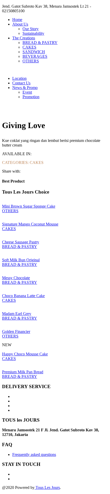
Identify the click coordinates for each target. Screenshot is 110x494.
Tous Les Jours (47, 487)
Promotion (31, 97)
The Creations (23, 38)
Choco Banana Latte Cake (23, 296)
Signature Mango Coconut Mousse (30, 224)
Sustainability (33, 33)
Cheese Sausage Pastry (20, 242)
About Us (20, 24)
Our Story (31, 29)
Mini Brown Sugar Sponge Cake (28, 206)
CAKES (29, 47)
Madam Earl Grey (16, 313)
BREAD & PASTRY (40, 42)
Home (17, 19)
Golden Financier (16, 331)
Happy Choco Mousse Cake (25, 354)
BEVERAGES (35, 56)
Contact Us (21, 83)
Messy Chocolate (16, 278)
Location (19, 78)
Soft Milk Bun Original (21, 260)
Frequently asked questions (34, 454)
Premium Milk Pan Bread (22, 372)
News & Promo (25, 87)
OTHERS (31, 61)
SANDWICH (34, 52)
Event (27, 92)
